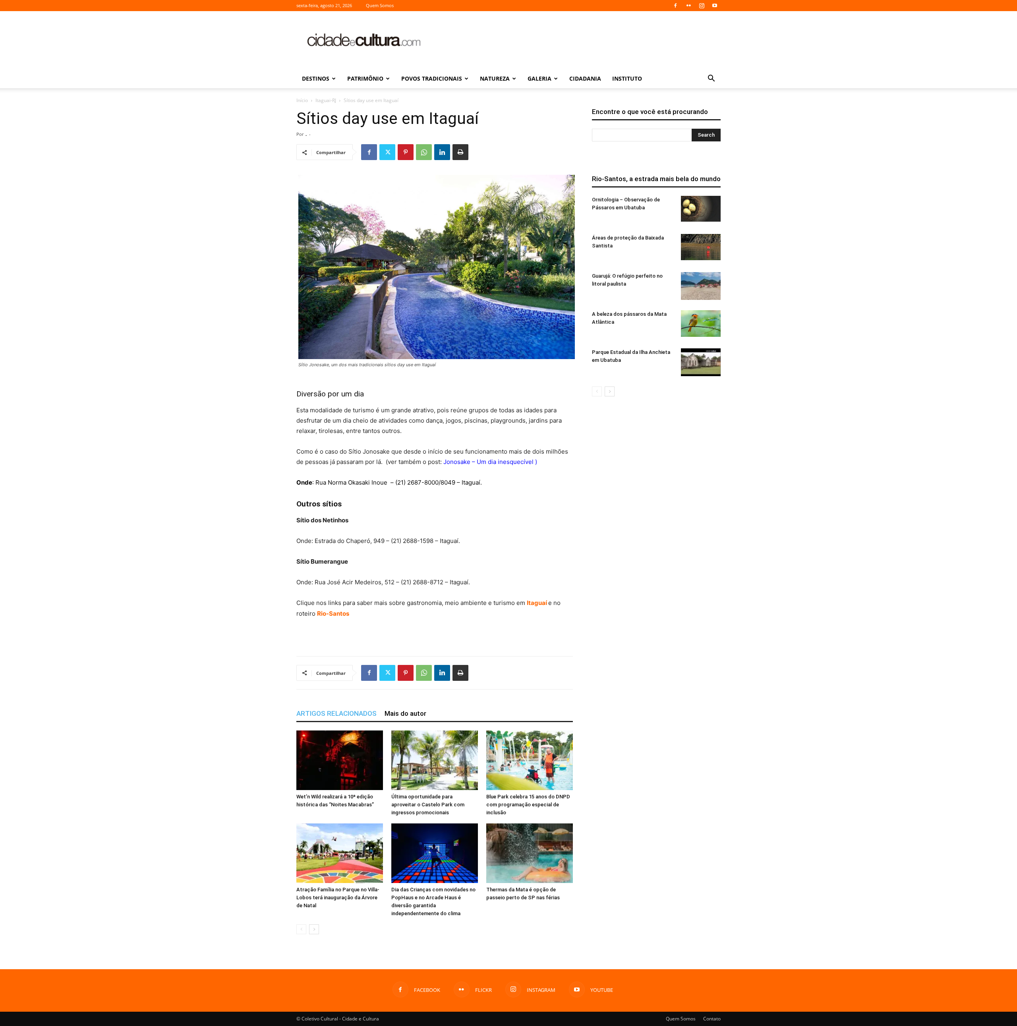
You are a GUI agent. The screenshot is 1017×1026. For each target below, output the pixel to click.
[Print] (460, 152)
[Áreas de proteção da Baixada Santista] (701, 247)
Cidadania (585, 78)
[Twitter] (387, 152)
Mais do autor (405, 713)
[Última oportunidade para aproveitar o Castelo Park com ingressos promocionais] (434, 760)
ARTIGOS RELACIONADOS (336, 713)
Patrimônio (365, 78)
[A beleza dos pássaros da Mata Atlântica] (701, 323)
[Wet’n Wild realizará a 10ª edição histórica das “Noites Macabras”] (339, 760)
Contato (712, 1018)
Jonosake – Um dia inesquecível (488, 462)
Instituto (627, 78)
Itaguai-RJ (325, 100)
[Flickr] (688, 5)
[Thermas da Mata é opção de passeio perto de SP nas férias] (529, 853)
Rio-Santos (333, 613)
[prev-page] (301, 929)
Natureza (495, 78)
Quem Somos (380, 5)
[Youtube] (715, 5)
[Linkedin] (442, 152)
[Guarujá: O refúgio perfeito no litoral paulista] (701, 286)
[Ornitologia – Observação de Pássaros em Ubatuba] (701, 209)
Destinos (315, 78)
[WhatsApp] (424, 152)
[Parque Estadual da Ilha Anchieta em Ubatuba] (701, 362)
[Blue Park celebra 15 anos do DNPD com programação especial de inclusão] (529, 760)
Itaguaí (537, 603)
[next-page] (314, 929)
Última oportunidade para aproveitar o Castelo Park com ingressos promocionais (427, 804)
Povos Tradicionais (431, 78)
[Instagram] (702, 5)
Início (302, 100)
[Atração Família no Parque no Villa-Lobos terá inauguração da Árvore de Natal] (339, 853)
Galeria (539, 78)
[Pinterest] (406, 152)
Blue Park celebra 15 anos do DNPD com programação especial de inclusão (528, 804)
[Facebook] (675, 5)
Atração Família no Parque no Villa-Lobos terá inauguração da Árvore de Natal (337, 897)
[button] (711, 79)
